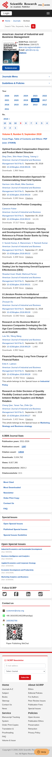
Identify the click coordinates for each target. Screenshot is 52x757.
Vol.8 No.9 (18, 163)
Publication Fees (35, 705)
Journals (17, 21)
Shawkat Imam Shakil (11, 274)
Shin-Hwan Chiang (21, 156)
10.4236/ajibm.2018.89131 (18, 284)
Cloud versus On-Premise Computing (22, 204)
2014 (26, 105)
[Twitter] (5, 594)
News (4, 708)
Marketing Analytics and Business (14, 577)
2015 (16, 105)
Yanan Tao (18, 405)
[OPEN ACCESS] (44, 5)
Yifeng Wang (15, 336)
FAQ (5, 509)
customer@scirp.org (15, 611)
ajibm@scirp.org (31, 50)
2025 (16, 96)
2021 (7, 100)
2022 (44, 96)
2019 (26, 100)
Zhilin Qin (28, 405)
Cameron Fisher (9, 208)
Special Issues (34, 708)
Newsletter (8, 493)
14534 (21, 452)
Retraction (32, 729)
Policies (33, 713)
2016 (7, 105)
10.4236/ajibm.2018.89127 (18, 416)
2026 (7, 96)
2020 (16, 100)
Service (6, 713)
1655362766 (11, 621)
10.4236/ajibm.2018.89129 (18, 347)
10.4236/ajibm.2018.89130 (18, 312)
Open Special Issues (13, 523)
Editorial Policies (35, 693)
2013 (35, 105)
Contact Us (8, 503)
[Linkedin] (28, 594)
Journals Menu (10, 76)
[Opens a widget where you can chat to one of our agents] (41, 752)
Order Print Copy (11, 498)
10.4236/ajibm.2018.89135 (18, 167)
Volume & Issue (9, 740)
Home (7, 21)
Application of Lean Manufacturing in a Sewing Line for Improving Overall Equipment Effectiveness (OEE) (26, 266)
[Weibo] (40, 594)
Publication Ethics (36, 721)
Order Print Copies (10, 725)
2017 (44, 100)
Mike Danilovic (27, 184)
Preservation (33, 725)
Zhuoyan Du (7, 302)
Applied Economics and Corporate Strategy (18, 563)
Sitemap (5, 701)
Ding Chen (7, 156)
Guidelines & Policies (13, 83)
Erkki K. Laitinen (9, 364)
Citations (22, 53)
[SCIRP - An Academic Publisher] (19, 5)
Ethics (30, 689)
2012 (44, 105)
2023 (35, 96)
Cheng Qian (7, 405)
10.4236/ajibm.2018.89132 (18, 253)
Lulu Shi (5, 336)
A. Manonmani (24, 243)
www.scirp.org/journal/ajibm (29, 47)
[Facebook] (16, 594)
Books (4, 697)
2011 (7, 109)
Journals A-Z (7, 689)
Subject (5, 693)
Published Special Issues (15, 529)
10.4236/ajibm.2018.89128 (18, 374)
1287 (24, 446)
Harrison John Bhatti (11, 184)
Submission (11, 68)
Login (6, 13)
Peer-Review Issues (37, 701)
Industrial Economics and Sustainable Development (21, 549)
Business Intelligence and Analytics (15, 556)
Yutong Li (34, 156)
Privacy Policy (34, 732)
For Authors (33, 697)
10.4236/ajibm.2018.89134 (18, 195)
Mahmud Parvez (29, 274)
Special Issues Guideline (15, 535)
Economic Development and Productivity (17, 570)
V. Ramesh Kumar (40, 243)
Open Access (34, 717)
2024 (26, 96)
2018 (35, 100)
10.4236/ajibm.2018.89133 (18, 219)
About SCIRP (36, 685)
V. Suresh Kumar (9, 243)
